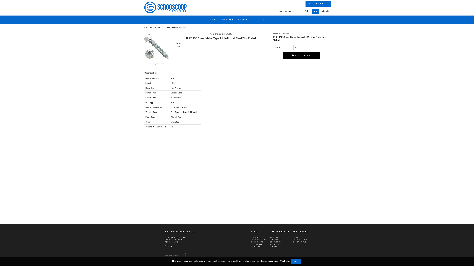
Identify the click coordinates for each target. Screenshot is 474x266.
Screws (159, 27)
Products (226, 20)
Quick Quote (257, 242)
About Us (274, 237)
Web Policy (285, 261)
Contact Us (258, 20)
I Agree (296, 261)
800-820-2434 (171, 242)
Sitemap (273, 247)
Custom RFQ (257, 244)
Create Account (301, 240)
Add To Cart (302, 56)
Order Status (299, 242)
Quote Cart (256, 247)
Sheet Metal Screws (176, 27)
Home (212, 20)
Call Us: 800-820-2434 (318, 3)
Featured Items (258, 240)
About (242, 20)
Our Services (276, 240)
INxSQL (185, 255)
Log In (326, 11)
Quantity (276, 47)
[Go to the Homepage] (165, 8)
